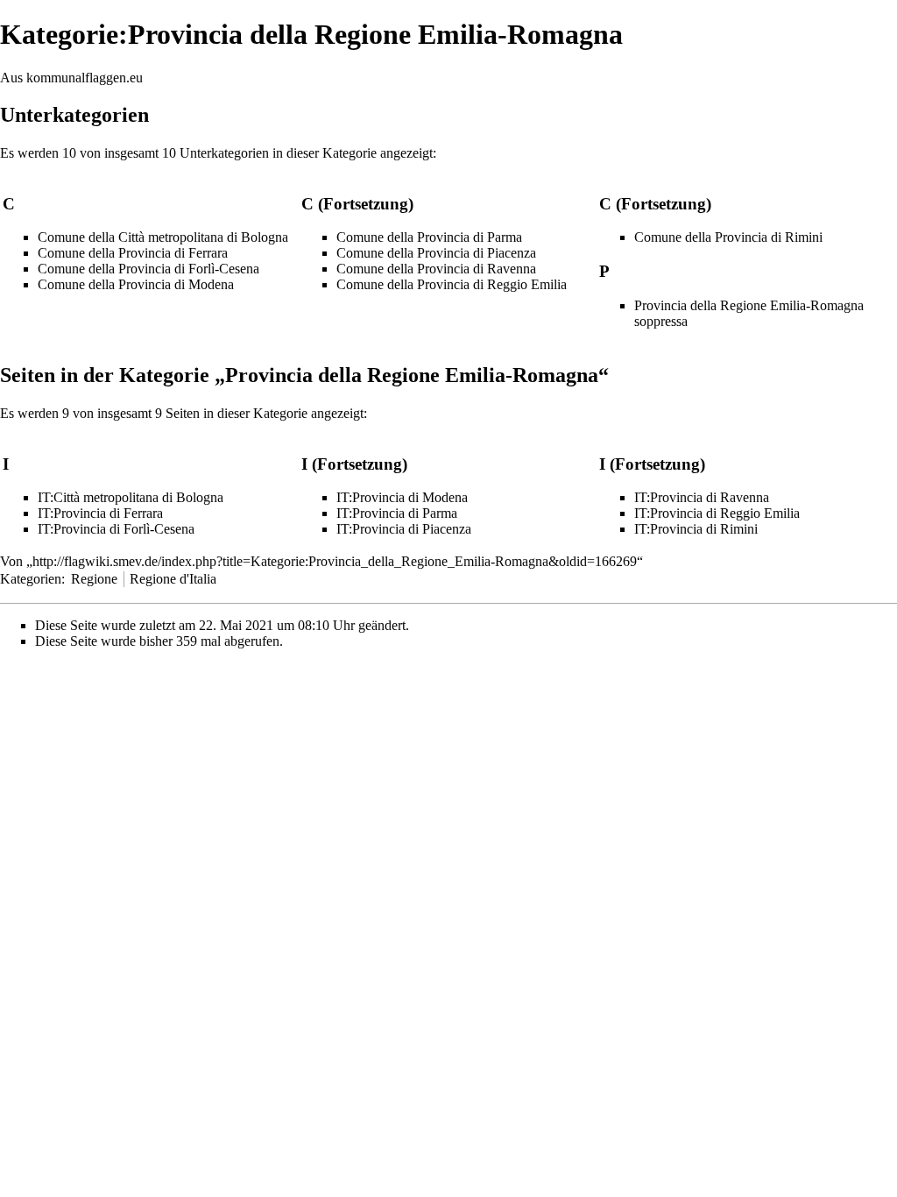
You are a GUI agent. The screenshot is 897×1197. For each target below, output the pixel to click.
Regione (94, 578)
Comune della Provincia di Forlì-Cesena (148, 268)
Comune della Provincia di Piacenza (436, 252)
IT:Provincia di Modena (402, 497)
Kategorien (30, 578)
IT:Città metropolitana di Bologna (130, 497)
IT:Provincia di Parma (396, 513)
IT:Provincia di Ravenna (701, 497)
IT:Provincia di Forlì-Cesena (116, 528)
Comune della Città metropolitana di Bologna (163, 237)
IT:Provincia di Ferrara (100, 513)
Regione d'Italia (173, 578)
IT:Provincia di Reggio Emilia (717, 513)
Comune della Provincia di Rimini (728, 237)
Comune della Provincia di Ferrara (133, 252)
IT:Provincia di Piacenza (403, 528)
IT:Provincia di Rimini (696, 528)
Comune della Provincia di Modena (136, 284)
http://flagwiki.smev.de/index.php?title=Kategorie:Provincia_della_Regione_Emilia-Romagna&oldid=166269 (334, 561)
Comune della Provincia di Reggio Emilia (451, 284)
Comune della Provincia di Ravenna (436, 268)
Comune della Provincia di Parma (429, 237)
